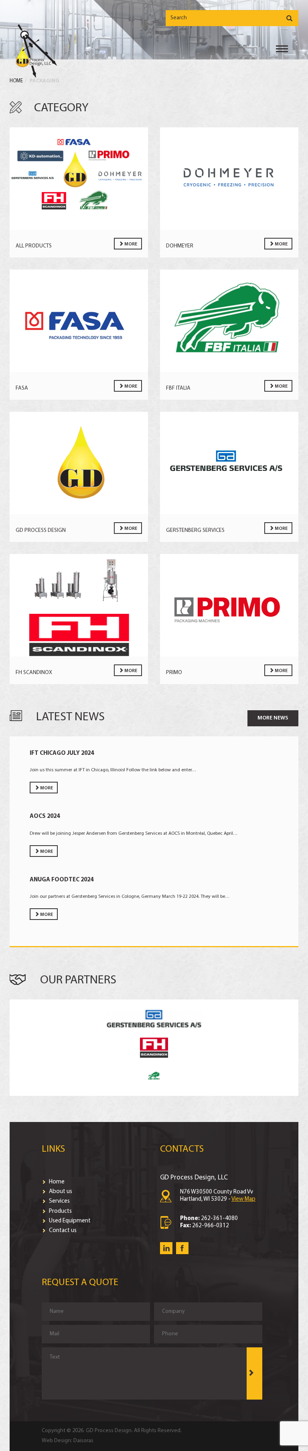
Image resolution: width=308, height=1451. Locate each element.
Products (60, 1211)
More (130, 244)
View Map (243, 1199)
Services (59, 1201)
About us (60, 1192)
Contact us (62, 1231)
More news (272, 718)
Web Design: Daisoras (67, 1441)
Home (16, 81)
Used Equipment (69, 1221)
